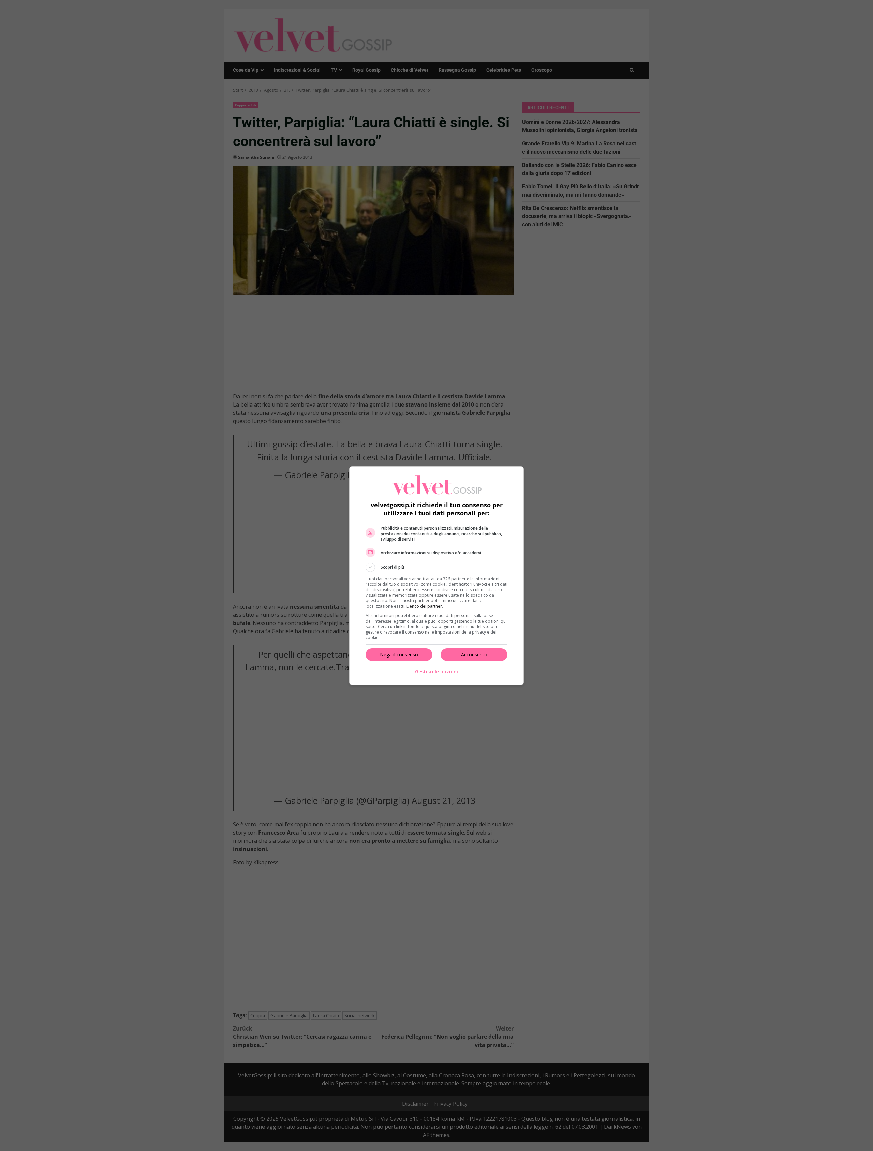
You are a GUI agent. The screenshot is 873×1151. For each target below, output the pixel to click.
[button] (436, 567)
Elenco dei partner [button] (424, 606)
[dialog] (436, 575)
